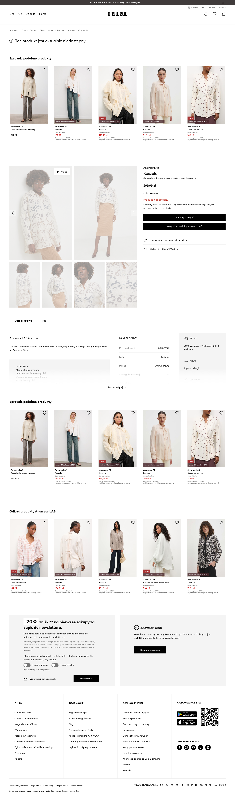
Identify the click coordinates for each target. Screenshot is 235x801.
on (20, 13)
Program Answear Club (81, 730)
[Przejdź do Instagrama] (186, 747)
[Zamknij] (223, 2)
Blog (71, 724)
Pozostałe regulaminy (80, 718)
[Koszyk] (224, 14)
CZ (172, 785)
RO (201, 785)
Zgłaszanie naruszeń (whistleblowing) (34, 747)
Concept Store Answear (135, 735)
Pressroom (20, 753)
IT (192, 785)
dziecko (30, 13)
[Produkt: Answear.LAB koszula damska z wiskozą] (29, 95)
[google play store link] (187, 714)
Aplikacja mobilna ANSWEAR (84, 735)
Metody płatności (132, 718)
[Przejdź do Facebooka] (179, 747)
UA (215, 785)
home (42, 13)
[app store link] (187, 722)
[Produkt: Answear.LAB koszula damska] (206, 95)
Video (64, 171)
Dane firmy (48, 786)
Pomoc (126, 764)
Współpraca (21, 730)
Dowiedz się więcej (150, 650)
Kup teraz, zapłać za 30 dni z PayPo (141, 758)
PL (196, 785)
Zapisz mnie (86, 678)
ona (12, 13)
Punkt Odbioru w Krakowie (136, 741)
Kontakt (127, 770)
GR (177, 785)
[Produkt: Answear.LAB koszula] (73, 95)
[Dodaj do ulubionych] (44, 69)
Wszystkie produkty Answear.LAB (184, 226)
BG (161, 785)
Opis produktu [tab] (23, 320)
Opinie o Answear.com (26, 718)
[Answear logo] (117, 13)
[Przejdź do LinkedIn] (208, 747)
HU (187, 785)
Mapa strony (77, 786)
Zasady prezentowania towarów (85, 741)
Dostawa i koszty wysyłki (136, 712)
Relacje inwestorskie (25, 735)
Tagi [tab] (44, 320)
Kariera (18, 758)
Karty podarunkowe (133, 747)
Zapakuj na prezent (133, 753)
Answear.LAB (151, 167)
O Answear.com (23, 712)
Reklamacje (129, 730)
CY (166, 785)
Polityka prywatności (18, 786)
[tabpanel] (117, 358)
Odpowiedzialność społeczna (30, 741)
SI (206, 785)
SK (210, 785)
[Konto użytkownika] (206, 14)
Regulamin (36, 786)
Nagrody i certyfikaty (26, 724)
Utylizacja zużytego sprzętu (83, 747)
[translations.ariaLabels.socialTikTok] (200, 747)
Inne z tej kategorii (184, 217)
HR (182, 785)
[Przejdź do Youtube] (193, 747)
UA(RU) (222, 785)
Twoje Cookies (62, 786)
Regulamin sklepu (78, 712)
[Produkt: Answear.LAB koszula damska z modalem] (162, 548)
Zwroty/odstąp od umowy (136, 724)
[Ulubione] (215, 14)
